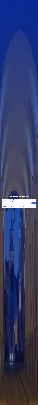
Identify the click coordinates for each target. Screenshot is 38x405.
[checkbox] (13, 199)
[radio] (3, 199)
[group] (6, 201)
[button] (33, 0)
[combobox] (5, 201)
